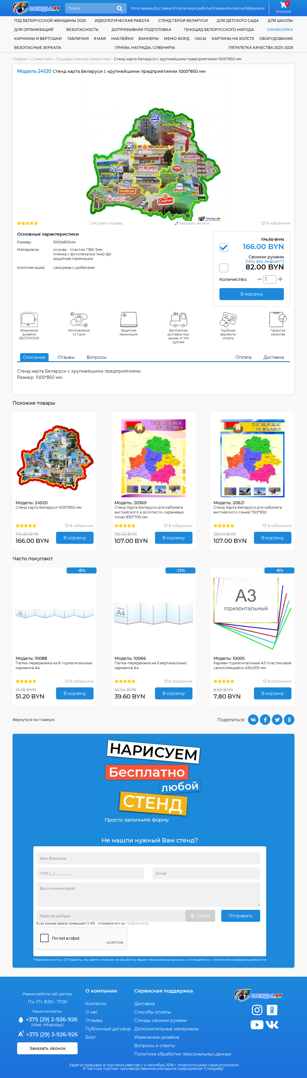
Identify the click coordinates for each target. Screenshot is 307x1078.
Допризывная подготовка (141, 29)
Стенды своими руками (160, 1020)
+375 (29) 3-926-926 (51, 1034)
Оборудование (276, 38)
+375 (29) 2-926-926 (50, 1019)
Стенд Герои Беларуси (183, 20)
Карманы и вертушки (38, 38)
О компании (101, 991)
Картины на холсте (233, 38)
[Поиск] (119, 8)
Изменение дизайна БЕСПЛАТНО (29, 334)
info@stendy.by (137, 923)
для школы (280, 20)
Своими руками (265, 259)
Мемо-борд (176, 38)
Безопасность (82, 29)
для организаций (33, 29)
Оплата (178, 8)
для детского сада (238, 20)
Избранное (253, 8)
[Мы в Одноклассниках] (271, 1010)
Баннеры (149, 38)
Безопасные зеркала (37, 47)
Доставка (162, 8)
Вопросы (96, 357)
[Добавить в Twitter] (277, 719)
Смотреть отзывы (106, 223)
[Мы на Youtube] (256, 1024)
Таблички (78, 38)
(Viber (36, 1025)
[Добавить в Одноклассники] (289, 719)
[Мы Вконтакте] (271, 1024)
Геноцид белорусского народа (219, 29)
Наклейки (122, 38)
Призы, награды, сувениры (145, 47)
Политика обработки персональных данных (182, 1054)
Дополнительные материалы (166, 1029)
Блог (90, 1037)
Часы (200, 38)
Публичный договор (108, 1029)
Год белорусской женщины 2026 (50, 20)
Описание (34, 357)
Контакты (234, 8)
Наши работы (198, 8)
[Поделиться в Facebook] (265, 719)
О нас (91, 1012)
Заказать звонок (194, 223)
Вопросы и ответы (154, 1045)
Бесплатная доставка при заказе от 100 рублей (178, 336)
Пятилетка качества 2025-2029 (260, 47)
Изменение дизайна (156, 1037)
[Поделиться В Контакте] (253, 719)
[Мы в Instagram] (256, 1010)
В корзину (75, 537)
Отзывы (218, 8)
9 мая (100, 38)
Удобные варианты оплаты (228, 334)
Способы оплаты (152, 1012)
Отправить (241, 916)
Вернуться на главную (34, 719)
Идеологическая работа (122, 20)
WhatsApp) (53, 1025)
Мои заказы (142, 8)
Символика (280, 29)
